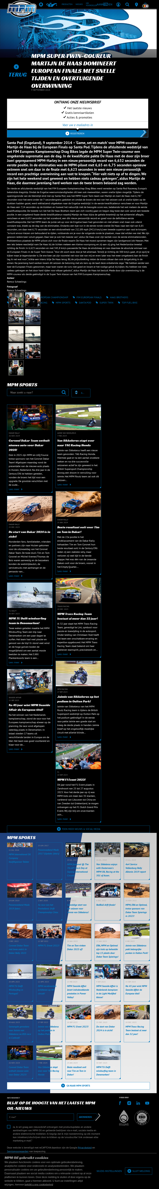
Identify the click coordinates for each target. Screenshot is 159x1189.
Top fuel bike (130, 302)
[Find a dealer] (136, 4)
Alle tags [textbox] (82, 392)
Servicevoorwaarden (18, 1151)
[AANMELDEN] (118, 4)
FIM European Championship (51, 297)
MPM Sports (63, 302)
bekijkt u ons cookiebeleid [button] (39, 1184)
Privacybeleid (85, 1147)
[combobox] (81, 393)
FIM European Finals (89, 297)
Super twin (106, 302)
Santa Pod (85, 302)
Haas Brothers (119, 297)
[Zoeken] (127, 4)
